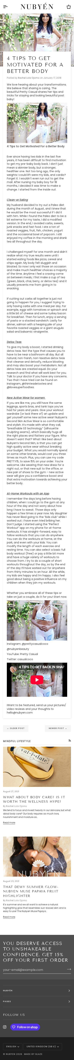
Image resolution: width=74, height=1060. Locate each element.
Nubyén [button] (8, 990)
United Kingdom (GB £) (41, 1046)
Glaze (39, 1054)
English (11, 1046)
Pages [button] (7, 1001)
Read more (9, 822)
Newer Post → (58, 728)
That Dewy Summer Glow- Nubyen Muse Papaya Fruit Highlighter (30, 891)
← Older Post (16, 728)
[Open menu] (8, 6)
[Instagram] (4, 1027)
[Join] (68, 969)
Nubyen (10, 1054)
